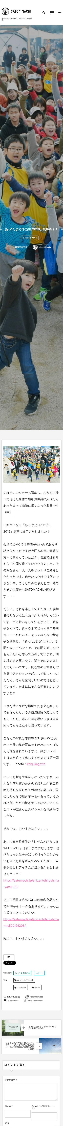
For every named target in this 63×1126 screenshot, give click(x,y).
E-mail (35, 1106)
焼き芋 (37, 987)
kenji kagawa (36, 764)
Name (8, 1106)
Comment (10, 1080)
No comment (12, 1000)
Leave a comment (35, 1000)
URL (7, 1123)
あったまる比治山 (30, 238)
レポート (39, 973)
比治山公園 (21, 987)
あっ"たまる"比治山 (25, 980)
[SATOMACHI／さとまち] (16, 12)
